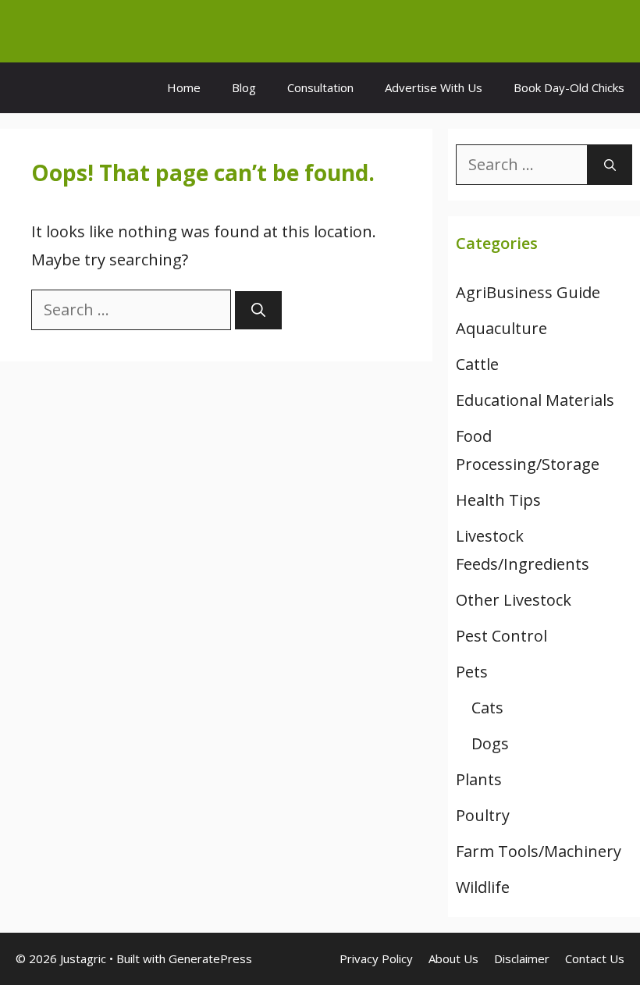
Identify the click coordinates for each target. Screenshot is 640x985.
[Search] (258, 310)
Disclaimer (521, 958)
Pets (472, 671)
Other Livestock (513, 599)
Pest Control (501, 635)
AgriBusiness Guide (528, 292)
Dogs (490, 743)
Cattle (477, 364)
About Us (453, 958)
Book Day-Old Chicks (569, 87)
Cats (487, 707)
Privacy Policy (376, 958)
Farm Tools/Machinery (538, 851)
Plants (479, 779)
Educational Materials (535, 400)
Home (184, 87)
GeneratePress (210, 958)
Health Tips (498, 499)
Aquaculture (501, 328)
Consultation (320, 87)
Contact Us (594, 958)
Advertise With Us (433, 87)
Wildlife (483, 887)
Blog (244, 87)
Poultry (483, 815)
